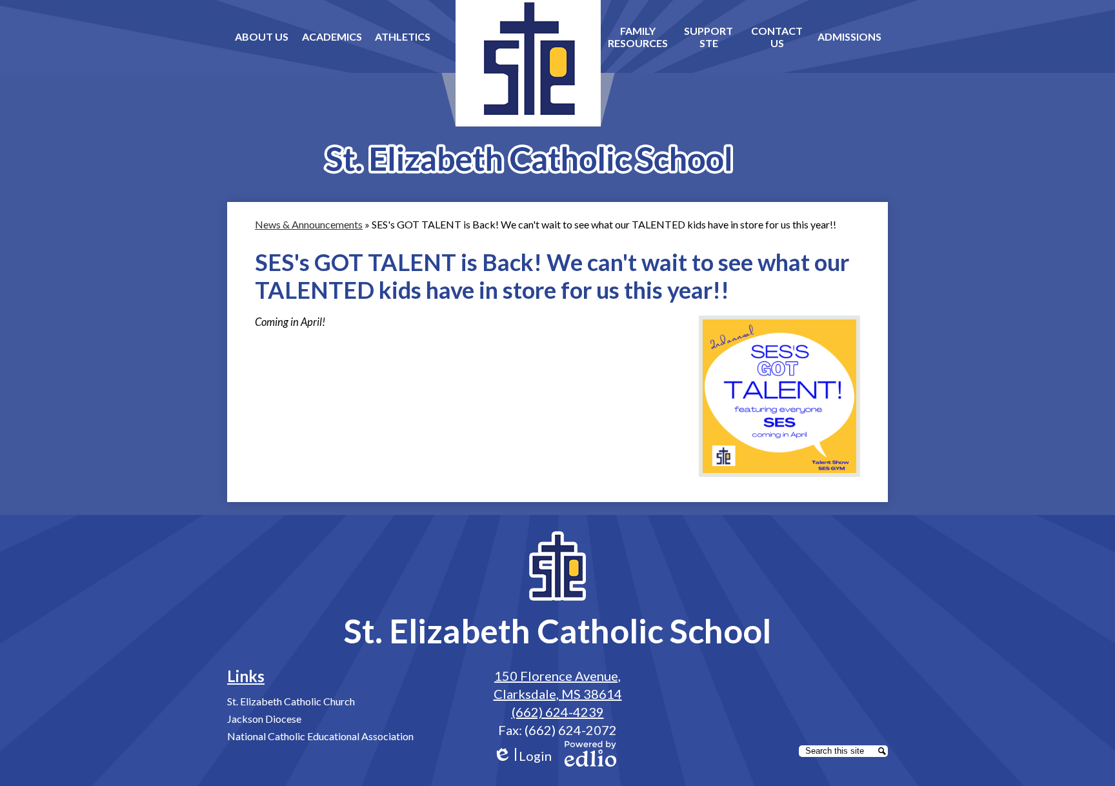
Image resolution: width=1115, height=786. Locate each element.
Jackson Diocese (264, 718)
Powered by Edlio (590, 754)
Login (522, 756)
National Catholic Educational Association (320, 736)
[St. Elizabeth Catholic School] (528, 87)
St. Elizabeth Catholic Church (291, 701)
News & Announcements (309, 224)
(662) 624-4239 (558, 712)
